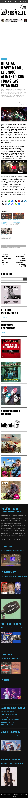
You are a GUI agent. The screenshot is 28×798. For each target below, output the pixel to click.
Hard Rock (19, 245)
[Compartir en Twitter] (22, 103)
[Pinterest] (13, 1)
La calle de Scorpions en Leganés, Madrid (12, 736)
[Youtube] (23, 1)
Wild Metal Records (15, 247)
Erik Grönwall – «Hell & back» (8, 725)
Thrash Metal (9, 247)
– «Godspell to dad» (9, 714)
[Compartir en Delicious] (24, 104)
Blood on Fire (3, 245)
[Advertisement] (14, 41)
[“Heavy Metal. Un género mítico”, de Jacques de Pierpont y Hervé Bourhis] (6, 231)
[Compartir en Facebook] (19, 103)
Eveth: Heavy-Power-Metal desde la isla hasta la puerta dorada (18, 221)
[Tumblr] (18, 1)
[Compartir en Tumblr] (19, 104)
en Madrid (12, 658)
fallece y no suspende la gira (14, 576)
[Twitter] (20, 1)
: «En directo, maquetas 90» (12, 628)
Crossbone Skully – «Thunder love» (10, 719)
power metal (3, 247)
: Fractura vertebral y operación (12, 763)
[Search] (2, 1)
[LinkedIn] (10, 1)
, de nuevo (20, 684)
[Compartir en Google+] (24, 103)
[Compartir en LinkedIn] (22, 104)
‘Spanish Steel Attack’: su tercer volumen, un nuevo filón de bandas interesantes (6, 221)
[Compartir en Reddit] (26, 104)
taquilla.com (4, 317)
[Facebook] (5, 1)
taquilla (3, 332)
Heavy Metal (23, 245)
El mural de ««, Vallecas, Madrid (12, 550)
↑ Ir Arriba (14, 796)
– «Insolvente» (12, 717)
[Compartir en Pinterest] (26, 103)
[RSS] (15, 1)
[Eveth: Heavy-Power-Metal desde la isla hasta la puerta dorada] (18, 216)
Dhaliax (14, 245)
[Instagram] (8, 1)
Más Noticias (4, 59)
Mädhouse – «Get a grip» (7, 722)
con (7, 684)
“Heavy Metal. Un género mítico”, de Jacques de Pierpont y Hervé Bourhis (6, 236)
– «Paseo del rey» (12, 711)
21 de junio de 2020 (5, 103)
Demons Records (10, 245)
